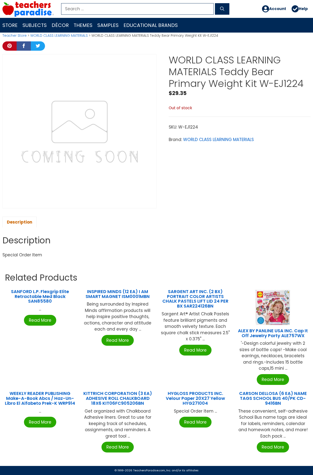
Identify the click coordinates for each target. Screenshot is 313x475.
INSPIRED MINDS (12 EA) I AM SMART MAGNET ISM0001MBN (118, 293)
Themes (83, 25)
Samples (108, 25)
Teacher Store (14, 35)
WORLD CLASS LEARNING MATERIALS (59, 35)
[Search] (222, 9)
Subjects (34, 25)
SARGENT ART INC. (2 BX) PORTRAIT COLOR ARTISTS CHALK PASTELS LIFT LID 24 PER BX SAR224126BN (195, 298)
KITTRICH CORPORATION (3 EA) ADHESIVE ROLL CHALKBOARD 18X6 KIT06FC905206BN (117, 398)
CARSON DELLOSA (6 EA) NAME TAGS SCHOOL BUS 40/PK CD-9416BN (273, 398)
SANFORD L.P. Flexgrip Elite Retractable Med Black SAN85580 (40, 296)
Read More (40, 320)
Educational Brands (150, 25)
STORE (10, 25)
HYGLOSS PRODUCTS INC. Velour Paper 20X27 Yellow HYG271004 (195, 398)
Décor (60, 25)
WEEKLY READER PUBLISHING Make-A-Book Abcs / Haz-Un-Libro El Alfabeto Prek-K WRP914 (40, 398)
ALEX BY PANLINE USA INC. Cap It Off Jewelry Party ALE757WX (273, 333)
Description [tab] (19, 222)
